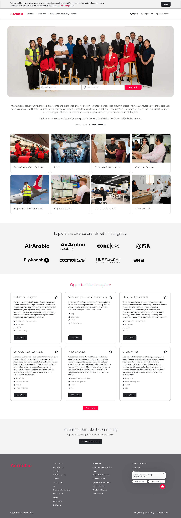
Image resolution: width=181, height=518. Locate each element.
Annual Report (58, 494)
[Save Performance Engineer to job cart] (56, 297)
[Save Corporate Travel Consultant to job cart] (56, 352)
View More (90, 408)
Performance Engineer (25, 297)
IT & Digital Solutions (100, 490)
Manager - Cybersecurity (135, 297)
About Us (30, 14)
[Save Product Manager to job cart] (111, 352)
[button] (134, 13)
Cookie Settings (64, 5)
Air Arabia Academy (59, 475)
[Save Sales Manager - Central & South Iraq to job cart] (111, 297)
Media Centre (57, 501)
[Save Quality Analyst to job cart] (165, 352)
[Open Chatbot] (162, 486)
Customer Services (99, 479)
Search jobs (41, 14)
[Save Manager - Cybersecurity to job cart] (165, 297)
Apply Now (20, 337)
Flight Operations (99, 486)
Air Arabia (56, 471)
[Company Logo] (16, 14)
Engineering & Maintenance (102, 482)
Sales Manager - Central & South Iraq (87, 297)
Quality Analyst (130, 351)
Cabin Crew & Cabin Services (102, 467)
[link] (29, 153)
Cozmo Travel (57, 482)
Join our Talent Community (58, 14)
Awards (55, 497)
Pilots (95, 471)
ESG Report (57, 505)
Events (74, 14)
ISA (54, 486)
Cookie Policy (149, 513)
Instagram (136, 467)
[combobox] (60, 87)
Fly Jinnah (56, 479)
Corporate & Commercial (101, 475)
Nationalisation (98, 494)
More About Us (58, 467)
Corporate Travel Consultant (28, 351)
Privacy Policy (137, 513)
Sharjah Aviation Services (61, 490)
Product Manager (77, 351)
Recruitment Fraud (163, 513)
